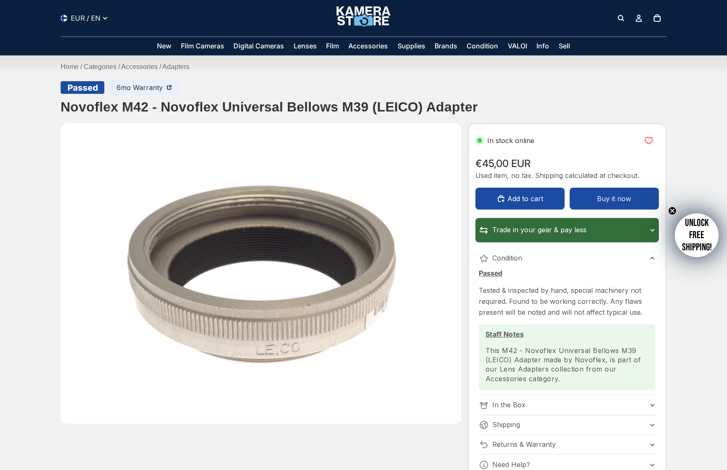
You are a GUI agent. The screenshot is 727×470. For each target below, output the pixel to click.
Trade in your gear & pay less (539, 230)
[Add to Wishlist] (649, 140)
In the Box (508, 405)
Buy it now (614, 198)
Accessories (139, 66)
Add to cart (525, 198)
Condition (507, 258)
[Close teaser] (672, 211)
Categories (100, 66)
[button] (697, 235)
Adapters (175, 66)
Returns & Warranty (524, 444)
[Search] (621, 18)
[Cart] (657, 18)
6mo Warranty (141, 87)
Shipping (506, 424)
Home (70, 66)
